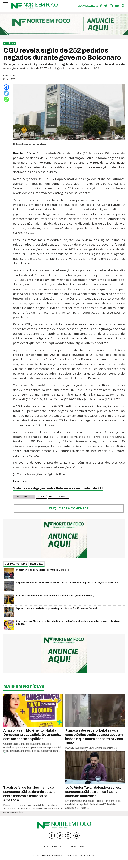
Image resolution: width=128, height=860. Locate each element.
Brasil (41, 497)
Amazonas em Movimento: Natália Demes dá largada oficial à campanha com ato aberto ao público (32, 734)
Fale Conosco (77, 847)
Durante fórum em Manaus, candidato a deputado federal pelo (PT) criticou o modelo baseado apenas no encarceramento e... (33, 808)
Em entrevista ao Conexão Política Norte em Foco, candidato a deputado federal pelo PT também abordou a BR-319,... (93, 804)
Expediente (59, 847)
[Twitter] (6, 93)
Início (46, 847)
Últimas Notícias (16, 564)
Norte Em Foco (58, 497)
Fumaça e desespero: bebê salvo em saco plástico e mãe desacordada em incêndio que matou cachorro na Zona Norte (94, 736)
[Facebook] (6, 87)
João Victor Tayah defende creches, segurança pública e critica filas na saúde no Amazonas (93, 791)
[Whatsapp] (6, 99)
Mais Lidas (36, 564)
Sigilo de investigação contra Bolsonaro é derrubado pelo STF (58, 488)
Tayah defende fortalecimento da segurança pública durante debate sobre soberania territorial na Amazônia (29, 793)
